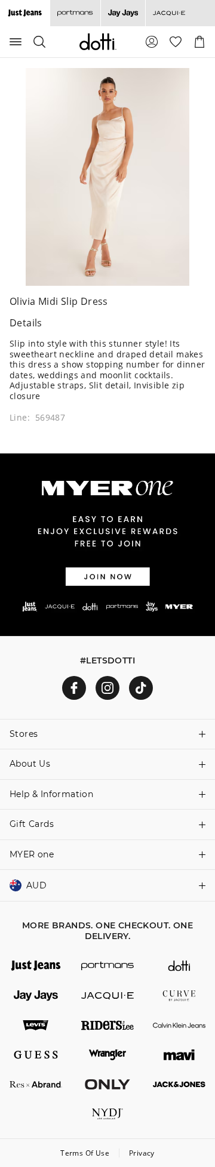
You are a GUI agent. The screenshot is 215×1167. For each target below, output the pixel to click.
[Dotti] (179, 966)
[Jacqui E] (168, 13)
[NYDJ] (107, 1114)
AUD (36, 885)
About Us (30, 763)
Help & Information (51, 794)
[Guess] (36, 1054)
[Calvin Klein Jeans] (179, 1025)
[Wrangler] (107, 1054)
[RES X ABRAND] (36, 1084)
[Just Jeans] (36, 966)
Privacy (142, 1153)
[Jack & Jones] (179, 1084)
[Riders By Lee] (107, 1025)
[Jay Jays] (122, 13)
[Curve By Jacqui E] (179, 995)
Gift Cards (32, 824)
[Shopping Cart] (199, 42)
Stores (24, 733)
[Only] (107, 1084)
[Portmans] (75, 13)
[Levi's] (36, 1025)
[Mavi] (179, 1054)
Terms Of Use (84, 1153)
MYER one (32, 854)
